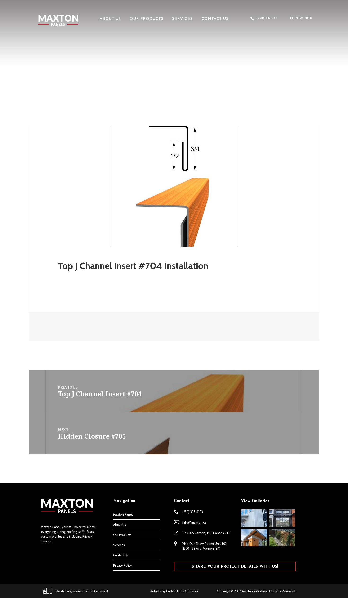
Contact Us (214, 19)
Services (182, 19)
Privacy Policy (122, 565)
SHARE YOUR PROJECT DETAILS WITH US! (235, 567)
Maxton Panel (123, 514)
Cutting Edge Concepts (182, 591)
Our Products (146, 19)
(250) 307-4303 (267, 18)
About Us (110, 19)
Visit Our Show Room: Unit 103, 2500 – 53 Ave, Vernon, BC (205, 546)
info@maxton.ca (194, 522)
